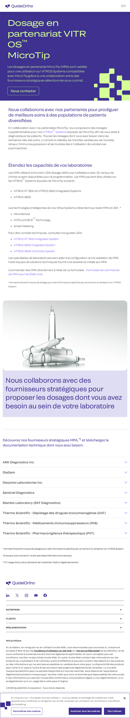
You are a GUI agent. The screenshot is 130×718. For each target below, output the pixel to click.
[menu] (86, 5)
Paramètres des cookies (26, 711)
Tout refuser (114, 711)
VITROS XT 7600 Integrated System (36, 238)
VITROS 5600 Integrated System (34, 245)
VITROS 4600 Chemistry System (34, 251)
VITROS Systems (55, 131)
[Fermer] (124, 698)
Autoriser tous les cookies (85, 711)
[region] (65, 705)
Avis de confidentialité (88, 650)
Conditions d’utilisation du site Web (53, 650)
